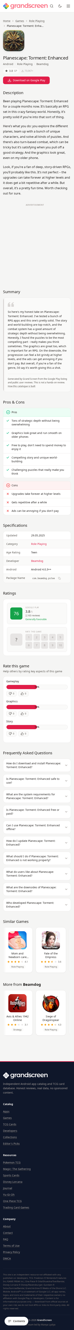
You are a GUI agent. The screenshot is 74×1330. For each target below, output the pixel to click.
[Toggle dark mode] (60, 6)
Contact (8, 1233)
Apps (6, 1111)
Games (19, 21)
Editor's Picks (11, 1143)
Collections (10, 1137)
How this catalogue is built (21, 386)
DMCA (7, 1258)
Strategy (17, 1029)
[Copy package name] (59, 578)
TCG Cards (9, 1124)
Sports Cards (11, 1175)
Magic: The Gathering (17, 1169)
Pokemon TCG (11, 1162)
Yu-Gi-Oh (9, 1194)
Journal (7, 1188)
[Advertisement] (37, 245)
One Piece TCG (12, 1201)
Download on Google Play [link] (29, 80)
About (7, 1226)
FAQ (5, 1239)
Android (8, 64)
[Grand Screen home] (25, 6)
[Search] (51, 6)
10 (60, 645)
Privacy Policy (11, 1252)
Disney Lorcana (12, 1182)
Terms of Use (11, 1245)
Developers (10, 1130)
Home (6, 21)
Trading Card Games (16, 1207)
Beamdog (42, 64)
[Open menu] (68, 6)
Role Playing (37, 21)
